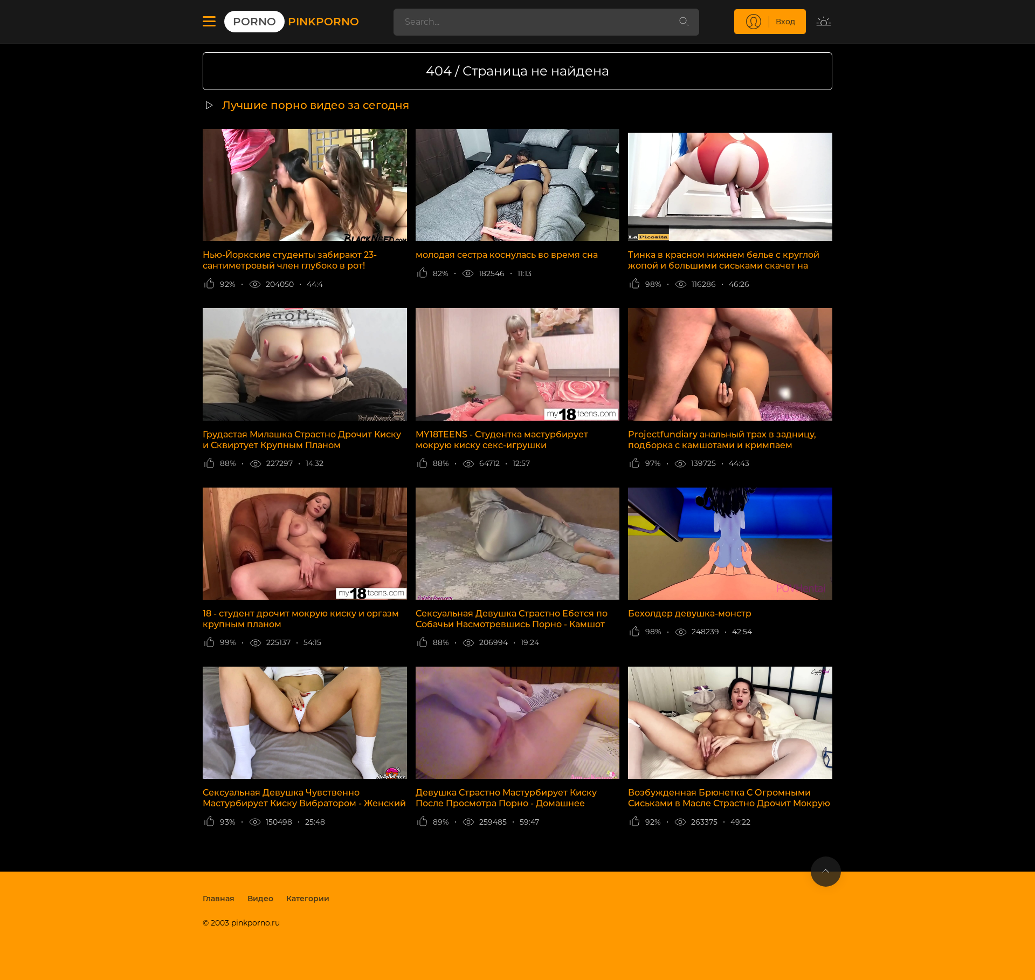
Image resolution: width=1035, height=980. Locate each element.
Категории (307, 898)
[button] (209, 21)
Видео (260, 898)
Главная (218, 898)
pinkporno (296, 21)
